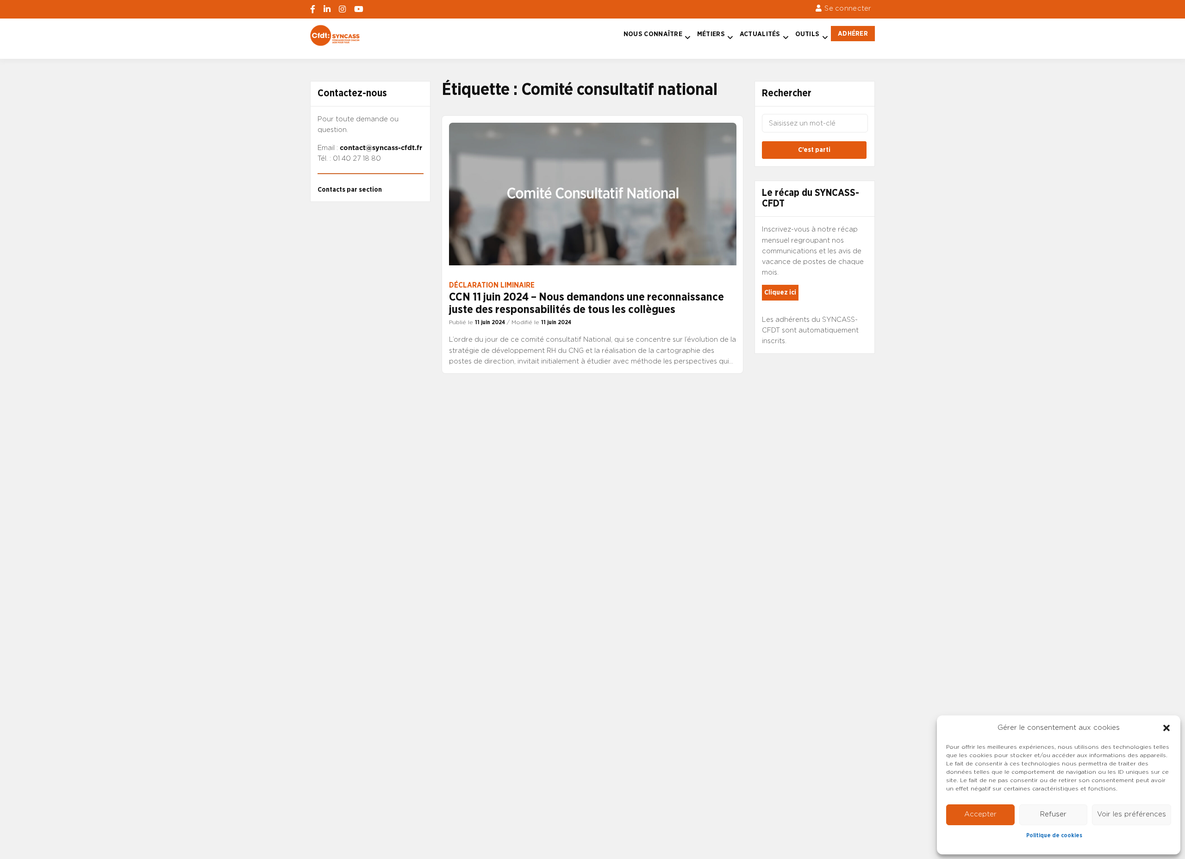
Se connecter (847, 8)
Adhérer (853, 33)
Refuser (1053, 814)
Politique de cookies (1054, 835)
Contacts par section (350, 189)
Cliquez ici (780, 292)
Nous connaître (653, 34)
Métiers (711, 34)
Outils (807, 34)
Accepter (980, 814)
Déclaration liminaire (492, 285)
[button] (1166, 728)
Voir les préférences (1131, 814)
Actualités (760, 34)
